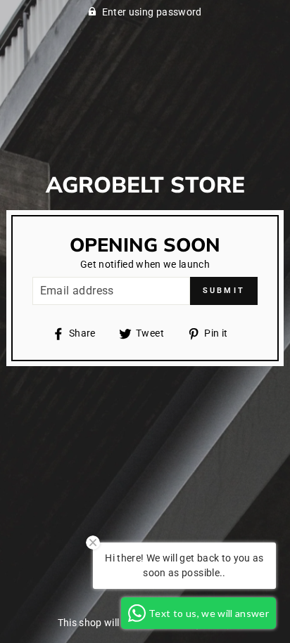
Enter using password (152, 12)
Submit (224, 290)
